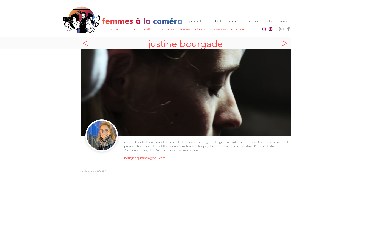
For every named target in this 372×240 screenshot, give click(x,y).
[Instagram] (281, 29)
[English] (270, 29)
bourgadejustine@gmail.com (144, 158)
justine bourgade (185, 44)
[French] (264, 29)
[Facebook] (288, 29)
